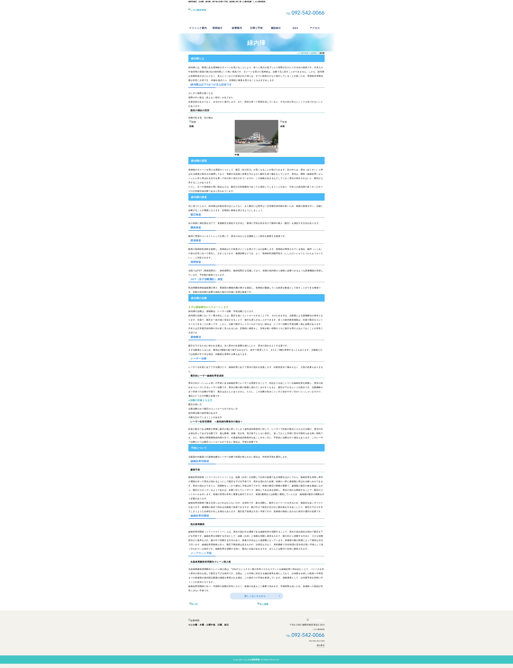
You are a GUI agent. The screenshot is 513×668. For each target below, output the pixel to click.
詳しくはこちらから (255, 596)
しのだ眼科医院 (253, 660)
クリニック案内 (198, 28)
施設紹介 (276, 28)
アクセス (315, 28)
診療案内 (237, 28)
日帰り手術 (256, 28)
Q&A (295, 28)
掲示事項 (321, 645)
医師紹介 (218, 28)
